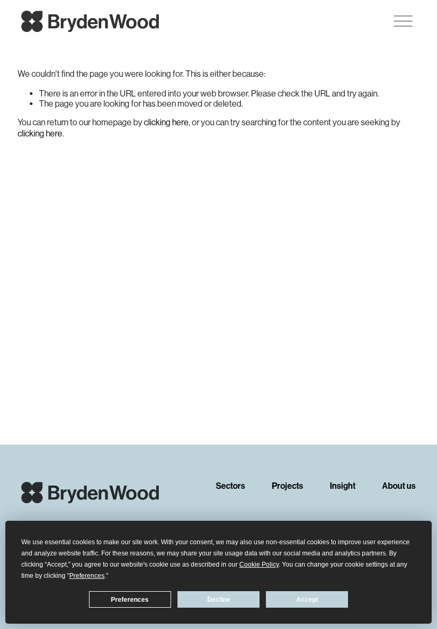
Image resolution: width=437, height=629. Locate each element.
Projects (287, 486)
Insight (342, 486)
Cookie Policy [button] (259, 564)
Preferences (130, 599)
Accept (307, 599)
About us (399, 486)
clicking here (166, 122)
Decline (218, 599)
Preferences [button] (86, 575)
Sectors (230, 486)
